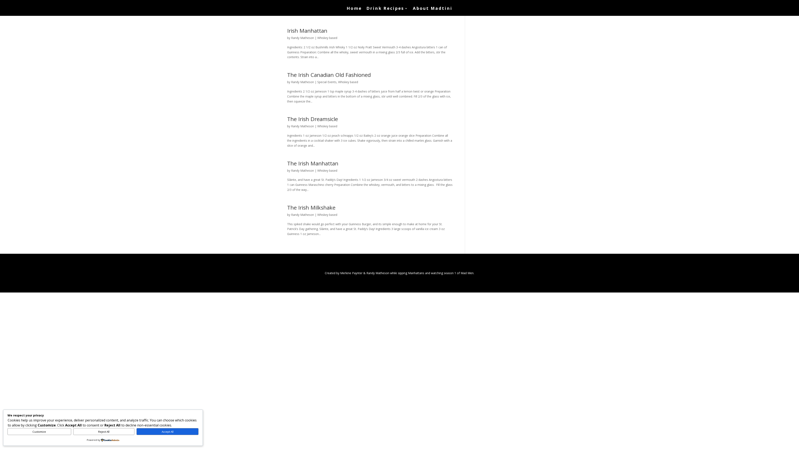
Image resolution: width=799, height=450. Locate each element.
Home (354, 9)
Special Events (326, 82)
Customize (39, 432)
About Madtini (432, 9)
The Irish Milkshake (311, 207)
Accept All (168, 432)
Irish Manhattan (307, 30)
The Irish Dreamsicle (312, 119)
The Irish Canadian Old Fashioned (329, 75)
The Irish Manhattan (312, 163)
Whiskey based (327, 38)
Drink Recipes (385, 9)
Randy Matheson (302, 38)
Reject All (103, 432)
